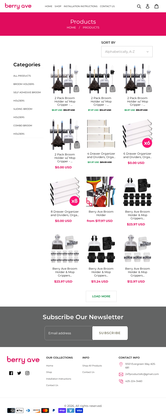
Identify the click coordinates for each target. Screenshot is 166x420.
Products (91, 27)
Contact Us (52, 385)
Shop (49, 372)
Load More (101, 296)
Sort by (108, 42)
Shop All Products (92, 365)
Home (71, 27)
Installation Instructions (58, 378)
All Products (22, 75)
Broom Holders (23, 84)
